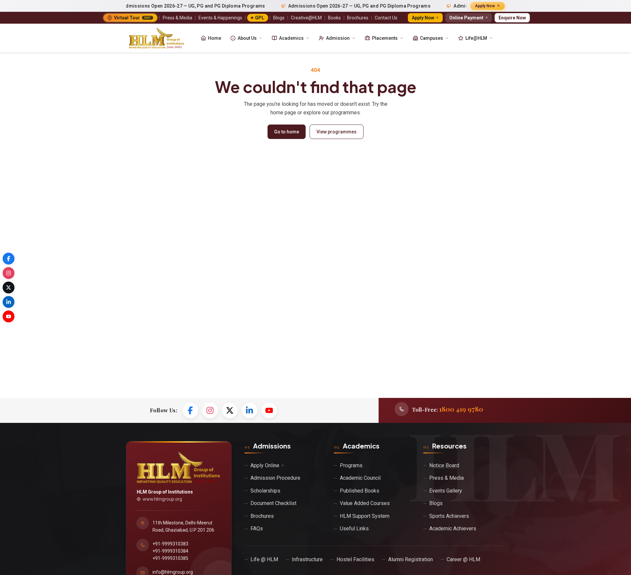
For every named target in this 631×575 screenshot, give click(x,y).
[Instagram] (210, 410)
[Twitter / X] (230, 410)
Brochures (357, 17)
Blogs (279, 17)
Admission (338, 38)
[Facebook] (190, 410)
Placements (385, 38)
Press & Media (177, 17)
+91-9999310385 (170, 558)
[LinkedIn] (249, 410)
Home (214, 38)
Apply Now (485, 6)
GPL (259, 17)
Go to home (286, 131)
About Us (247, 38)
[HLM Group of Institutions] (156, 38)
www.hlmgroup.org (162, 499)
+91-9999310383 (170, 543)
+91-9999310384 (170, 551)
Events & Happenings (220, 17)
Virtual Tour (132, 17)
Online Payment (466, 17)
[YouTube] (269, 410)
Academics (291, 38)
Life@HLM (476, 38)
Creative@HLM (306, 17)
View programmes (336, 131)
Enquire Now (512, 17)
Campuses (431, 38)
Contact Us (386, 17)
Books (334, 17)
